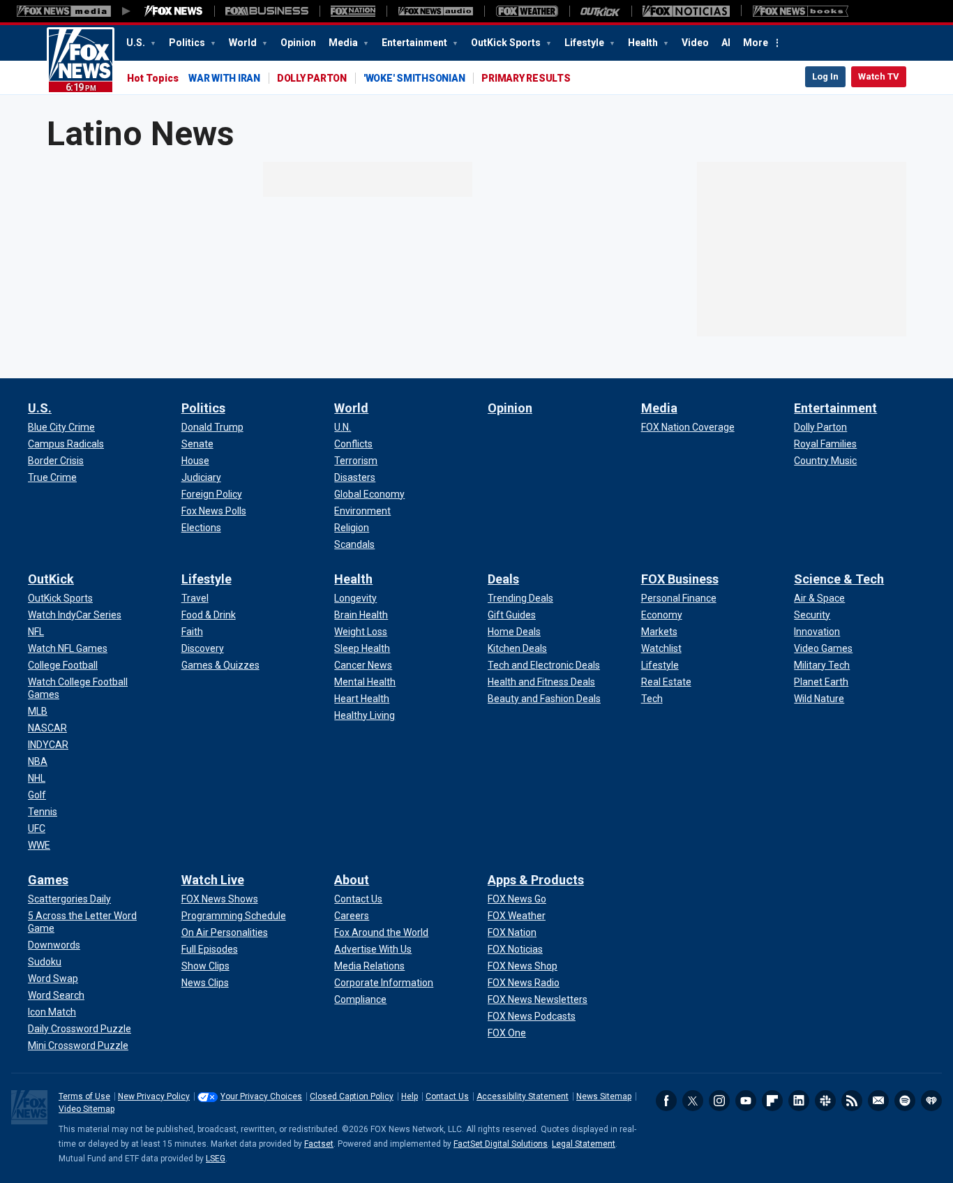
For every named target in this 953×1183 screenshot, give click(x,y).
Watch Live (212, 879)
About (351, 879)
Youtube (745, 1100)
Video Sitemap (86, 1109)
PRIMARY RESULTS (525, 78)
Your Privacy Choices (261, 1096)
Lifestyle (585, 42)
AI (725, 42)
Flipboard (772, 1100)
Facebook (666, 1100)
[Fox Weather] (526, 11)
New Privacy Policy (154, 1096)
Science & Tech (839, 579)
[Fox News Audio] (435, 11)
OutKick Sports (507, 42)
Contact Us (447, 1096)
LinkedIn (798, 1100)
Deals (503, 579)
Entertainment (415, 42)
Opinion (298, 42)
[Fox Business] (266, 11)
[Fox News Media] (173, 11)
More (755, 42)
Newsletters (878, 1100)
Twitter (692, 1100)
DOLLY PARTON (312, 78)
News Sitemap (603, 1096)
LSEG (215, 1158)
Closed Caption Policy (351, 1096)
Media (344, 42)
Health (644, 42)
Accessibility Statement (522, 1096)
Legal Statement (583, 1144)
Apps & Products (536, 879)
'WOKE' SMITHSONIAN (414, 78)
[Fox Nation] (353, 11)
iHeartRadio (931, 1100)
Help (409, 1096)
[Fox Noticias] (686, 11)
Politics (188, 42)
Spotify (904, 1100)
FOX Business (680, 579)
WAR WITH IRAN (224, 78)
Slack (825, 1100)
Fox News (80, 60)
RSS (851, 1100)
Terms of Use (84, 1096)
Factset (318, 1144)
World (244, 42)
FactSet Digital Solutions (500, 1144)
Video (695, 42)
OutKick (51, 579)
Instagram (719, 1100)
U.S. (136, 42)
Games (48, 879)
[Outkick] (600, 11)
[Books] (800, 11)
